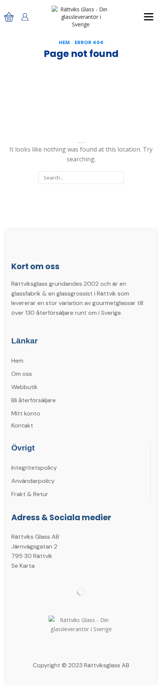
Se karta (23, 566)
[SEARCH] (117, 177)
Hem (64, 42)
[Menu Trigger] (148, 16)
